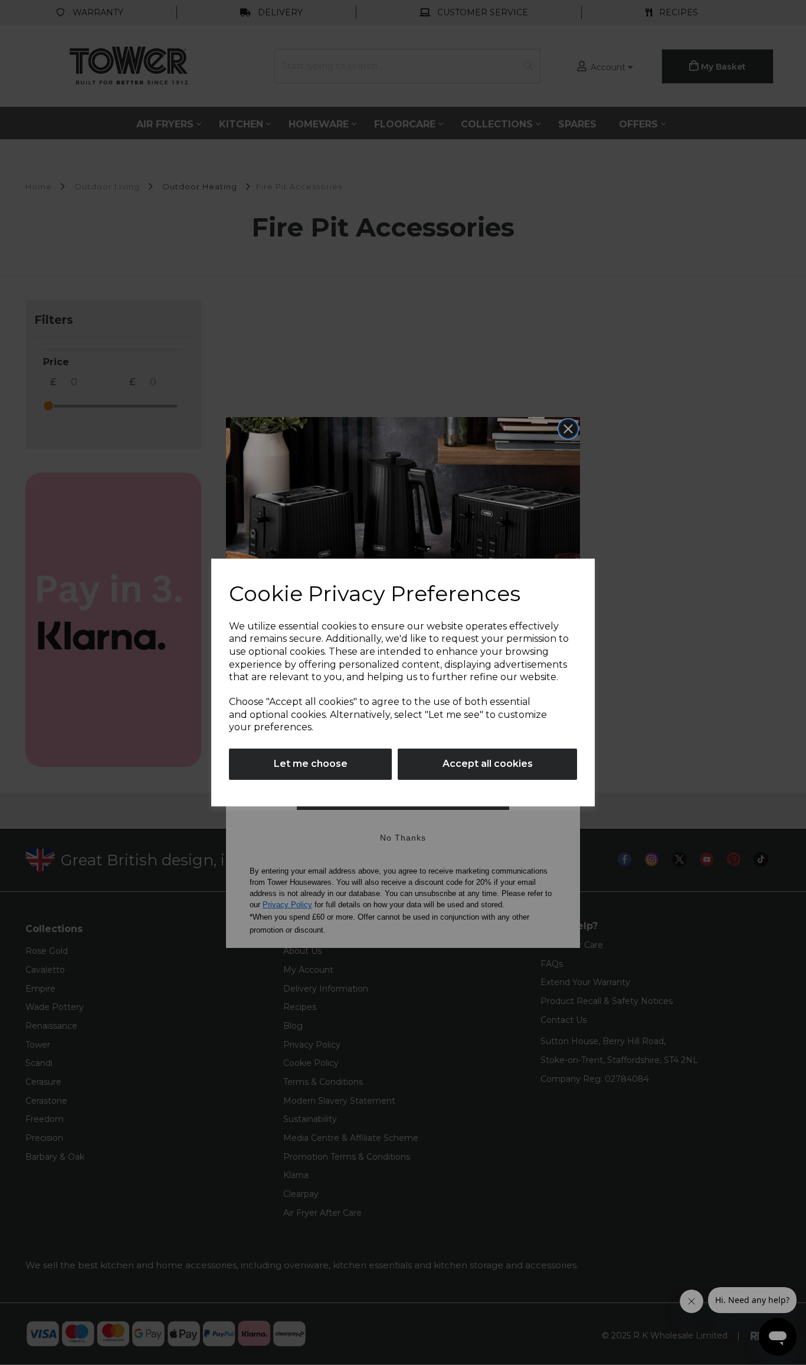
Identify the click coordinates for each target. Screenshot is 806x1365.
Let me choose (311, 763)
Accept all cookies (488, 763)
